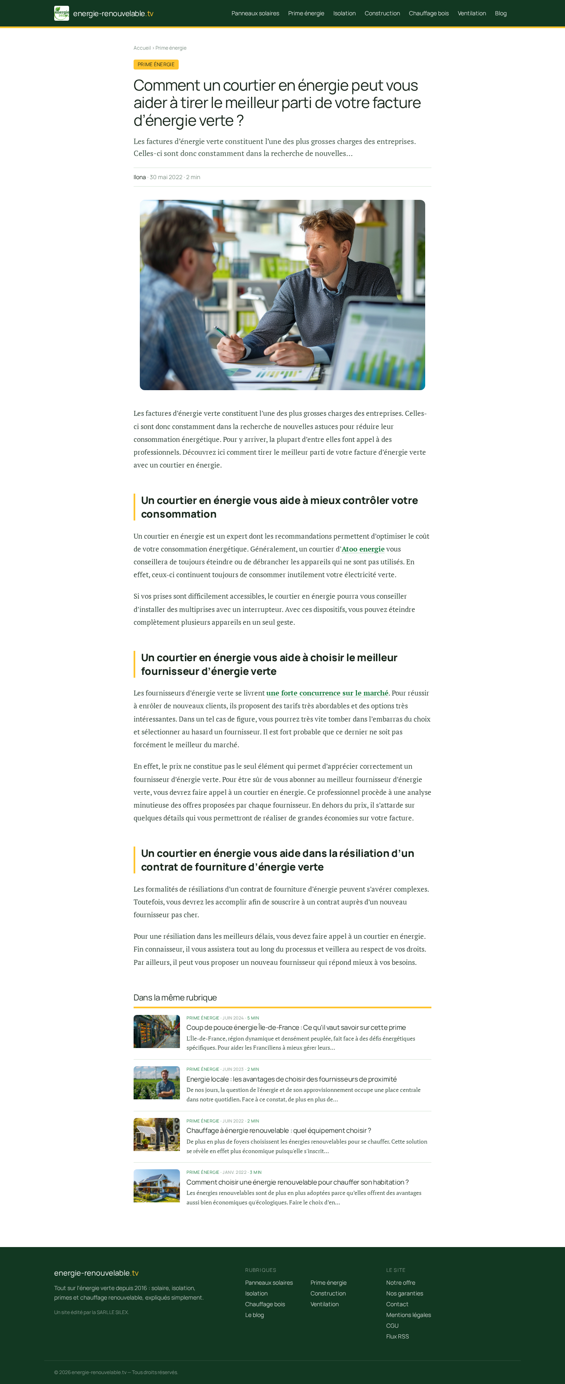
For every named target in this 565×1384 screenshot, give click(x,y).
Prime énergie (306, 13)
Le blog (254, 1315)
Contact (397, 1304)
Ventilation (472, 13)
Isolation (344, 13)
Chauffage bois (429, 13)
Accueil (142, 47)
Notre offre (400, 1282)
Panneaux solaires (255, 13)
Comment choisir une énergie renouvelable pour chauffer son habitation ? (298, 1182)
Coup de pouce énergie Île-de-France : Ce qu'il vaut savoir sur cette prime (296, 1027)
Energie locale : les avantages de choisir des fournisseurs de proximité (292, 1079)
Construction (382, 13)
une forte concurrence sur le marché (327, 693)
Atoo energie (363, 549)
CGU (392, 1325)
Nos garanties (404, 1293)
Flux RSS (397, 1336)
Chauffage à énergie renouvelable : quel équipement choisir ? (279, 1130)
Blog (501, 13)
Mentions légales (408, 1315)
